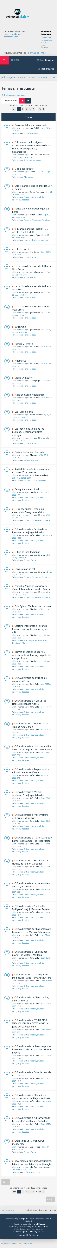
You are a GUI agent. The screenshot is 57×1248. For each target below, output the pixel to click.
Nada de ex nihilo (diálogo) (29, 394)
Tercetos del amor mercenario (30, 125)
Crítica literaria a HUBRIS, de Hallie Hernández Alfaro (29, 702)
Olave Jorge (35, 380)
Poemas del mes (36, 52)
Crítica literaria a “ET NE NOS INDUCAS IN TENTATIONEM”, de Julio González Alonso (30, 1023)
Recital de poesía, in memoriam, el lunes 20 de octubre (30, 471)
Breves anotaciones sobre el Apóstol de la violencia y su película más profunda (31, 655)
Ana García (34, 252)
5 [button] (33, 109)
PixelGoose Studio (40, 1226)
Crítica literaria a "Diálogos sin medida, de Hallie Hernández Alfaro (31, 976)
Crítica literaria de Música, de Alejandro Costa (29, 679)
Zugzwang (20, 326)
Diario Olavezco (23, 377)
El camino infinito (24, 168)
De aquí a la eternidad (26, 489)
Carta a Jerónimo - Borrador (29, 452)
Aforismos (28, 177)
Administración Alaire (39, 475)
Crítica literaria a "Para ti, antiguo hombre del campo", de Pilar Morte (32, 839)
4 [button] (29, 109)
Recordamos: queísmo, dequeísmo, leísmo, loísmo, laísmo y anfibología (32, 1162)
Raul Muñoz (35, 346)
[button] (14, 109)
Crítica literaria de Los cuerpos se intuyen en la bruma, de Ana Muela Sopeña (31, 1049)
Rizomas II (20, 360)
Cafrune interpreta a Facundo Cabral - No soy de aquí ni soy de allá (30, 629)
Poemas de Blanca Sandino (36, 240)
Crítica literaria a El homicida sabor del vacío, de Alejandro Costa (31, 1096)
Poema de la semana (46, 33)
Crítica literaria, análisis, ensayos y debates (28, 198)
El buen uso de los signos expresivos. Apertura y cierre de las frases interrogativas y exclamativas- (31, 147)
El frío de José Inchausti (27, 552)
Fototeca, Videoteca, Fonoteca (37, 220)
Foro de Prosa (30, 257)
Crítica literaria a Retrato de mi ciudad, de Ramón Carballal (30, 862)
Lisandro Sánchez (37, 438)
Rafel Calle (34, 535)
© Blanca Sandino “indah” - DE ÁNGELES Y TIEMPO (30, 230)
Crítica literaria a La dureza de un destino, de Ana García (31, 885)
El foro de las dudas (32, 160)
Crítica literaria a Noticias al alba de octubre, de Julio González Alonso (32, 748)
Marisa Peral (35, 235)
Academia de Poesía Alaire (35, 480)
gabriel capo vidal (37, 272)
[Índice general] (17, 13)
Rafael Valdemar (37, 192)
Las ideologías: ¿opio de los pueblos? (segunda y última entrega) (28, 432)
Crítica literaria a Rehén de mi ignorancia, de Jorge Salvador (29, 531)
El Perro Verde (22, 249)
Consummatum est (24, 569)
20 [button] (40, 109)
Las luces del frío (23, 411)
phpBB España (40, 1224)
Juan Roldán (35, 128)
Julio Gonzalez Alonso (39, 154)
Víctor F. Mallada (36, 214)
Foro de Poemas (31, 133)
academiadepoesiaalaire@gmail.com (29, 1231)
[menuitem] (15, 60)
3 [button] (26, 109)
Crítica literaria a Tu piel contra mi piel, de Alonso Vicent (30, 771)
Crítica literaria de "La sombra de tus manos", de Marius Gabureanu (31, 930)
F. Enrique (34, 455)
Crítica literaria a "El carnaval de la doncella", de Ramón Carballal (31, 1119)
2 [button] (22, 109)
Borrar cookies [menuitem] (10, 1243)
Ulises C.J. (34, 171)
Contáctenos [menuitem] (27, 1243)
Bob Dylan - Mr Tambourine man (32, 606)
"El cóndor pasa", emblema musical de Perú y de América (28, 510)
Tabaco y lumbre (23, 343)
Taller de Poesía (31, 460)
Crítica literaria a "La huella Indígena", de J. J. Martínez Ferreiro (31, 907)
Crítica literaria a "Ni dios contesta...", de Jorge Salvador (28, 793)
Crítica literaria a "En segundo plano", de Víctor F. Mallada (30, 953)
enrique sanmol (37, 414)
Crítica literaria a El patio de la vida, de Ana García (30, 725)
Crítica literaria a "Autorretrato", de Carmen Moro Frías (31, 816)
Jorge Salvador (44, 46)
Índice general (7, 1210)
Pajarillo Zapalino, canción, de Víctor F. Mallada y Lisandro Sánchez (32, 587)
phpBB (24, 1218)
